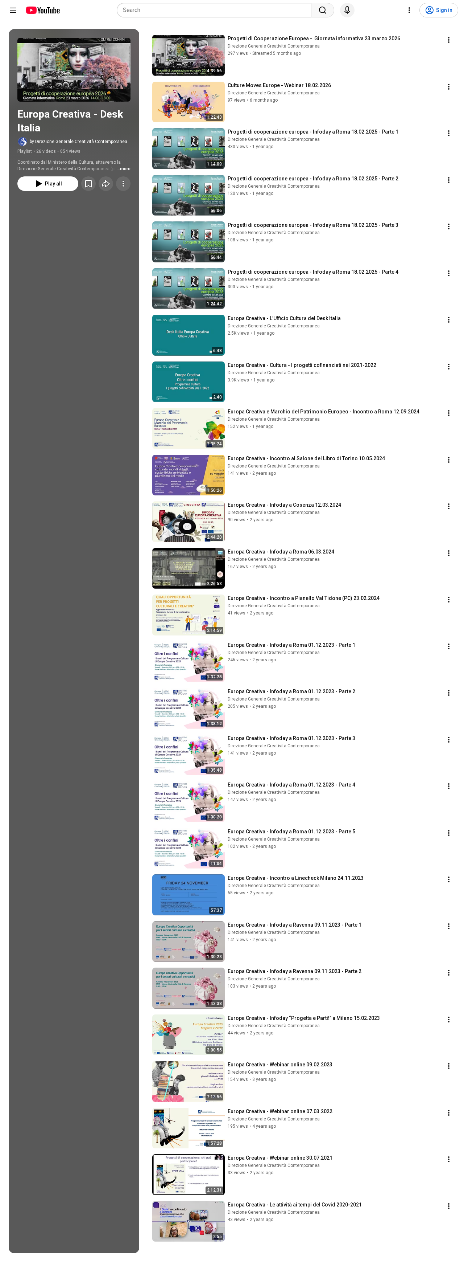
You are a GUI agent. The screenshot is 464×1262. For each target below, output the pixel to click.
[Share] (106, 183)
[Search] (322, 10)
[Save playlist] (88, 183)
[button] (73, 70)
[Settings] (409, 10)
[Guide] (13, 10)
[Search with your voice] (347, 10)
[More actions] (123, 183)
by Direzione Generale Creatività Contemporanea (78, 141)
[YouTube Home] (42, 10)
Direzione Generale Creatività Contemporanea (274, 46)
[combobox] (216, 10)
